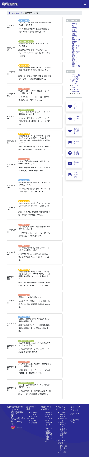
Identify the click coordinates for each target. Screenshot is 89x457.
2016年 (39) (74, 55)
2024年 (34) (74, 29)
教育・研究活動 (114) (76, 90)
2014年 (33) (74, 63)
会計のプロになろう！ (63, 425)
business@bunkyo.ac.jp (20, 418)
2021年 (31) (76, 40)
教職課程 (48, 433)
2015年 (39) (74, 59)
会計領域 (48, 423)
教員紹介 (34, 421)
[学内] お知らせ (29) (76, 76)
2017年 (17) (76, 52)
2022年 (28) (74, 37)
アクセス (74, 410)
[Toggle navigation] (84, 3)
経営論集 (34, 423)
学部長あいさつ (34, 413)
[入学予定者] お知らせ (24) (75, 81)
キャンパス (75, 407)
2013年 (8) (76, 66)
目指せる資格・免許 (48, 439)
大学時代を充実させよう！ (63, 414)
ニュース (19, 13)
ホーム (11, 13)
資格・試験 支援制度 (63, 448)
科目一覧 (48, 435)
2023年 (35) (74, 33)
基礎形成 (48, 412)
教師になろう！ (63, 420)
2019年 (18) (76, 46)
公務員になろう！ (63, 430)
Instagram (19, 427)
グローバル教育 (48, 430)
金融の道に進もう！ (63, 435)
